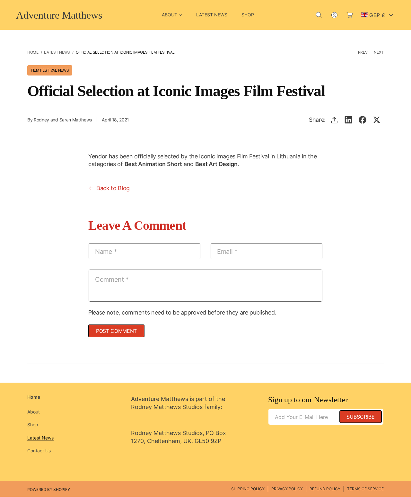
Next (379, 52)
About (33, 411)
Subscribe (360, 416)
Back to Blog (113, 188)
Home (33, 52)
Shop (32, 424)
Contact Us (39, 450)
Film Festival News (50, 70)
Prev (363, 52)
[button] (172, 15)
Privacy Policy (287, 488)
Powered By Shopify (48, 489)
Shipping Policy (248, 488)
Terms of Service (365, 488)
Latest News (57, 52)
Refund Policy (325, 488)
